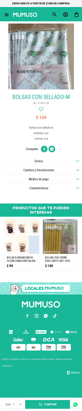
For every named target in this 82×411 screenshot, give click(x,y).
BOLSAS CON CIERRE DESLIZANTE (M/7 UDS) (57, 259)
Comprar (50, 404)
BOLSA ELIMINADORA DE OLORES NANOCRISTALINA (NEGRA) (21, 259)
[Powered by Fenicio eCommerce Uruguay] (73, 372)
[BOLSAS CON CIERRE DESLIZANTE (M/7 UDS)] (60, 236)
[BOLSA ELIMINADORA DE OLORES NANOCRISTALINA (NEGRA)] (22, 236)
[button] (72, 249)
